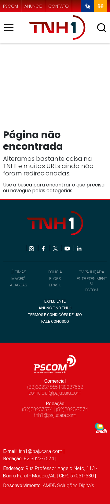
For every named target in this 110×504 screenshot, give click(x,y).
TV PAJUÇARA (91, 272)
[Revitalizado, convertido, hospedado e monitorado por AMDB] (101, 428)
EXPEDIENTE (55, 301)
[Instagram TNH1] (32, 248)
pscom (10, 6)
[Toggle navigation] (10, 27)
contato (58, 6)
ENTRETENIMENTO (92, 280)
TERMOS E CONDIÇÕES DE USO (55, 314)
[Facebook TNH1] (44, 248)
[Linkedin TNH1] (79, 248)
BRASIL (55, 285)
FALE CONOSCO (55, 321)
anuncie (33, 6)
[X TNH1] (56, 248)
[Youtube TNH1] (68, 248)
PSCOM (91, 290)
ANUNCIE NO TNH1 (55, 308)
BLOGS (55, 278)
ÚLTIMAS (18, 272)
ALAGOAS (18, 285)
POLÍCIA (55, 272)
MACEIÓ (18, 278)
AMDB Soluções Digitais (68, 485)
